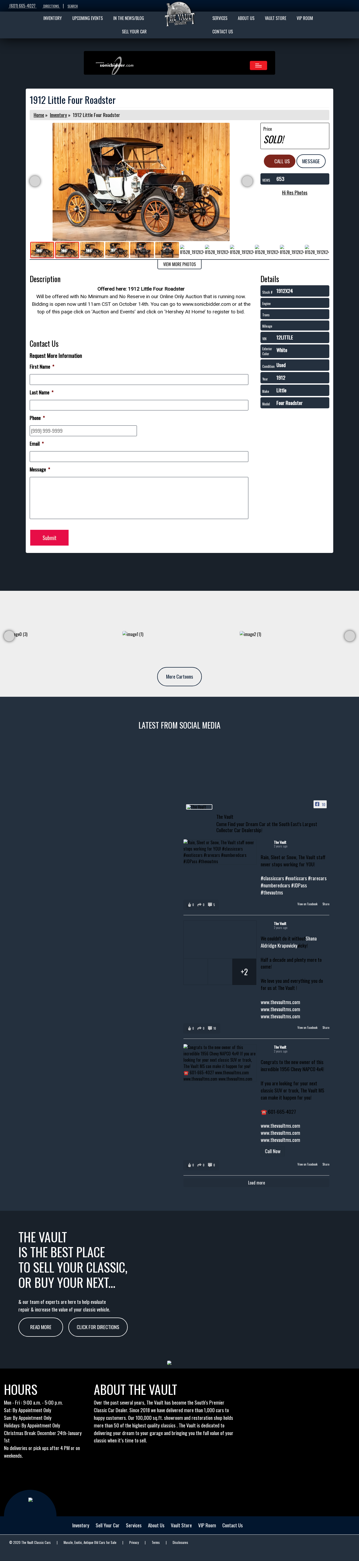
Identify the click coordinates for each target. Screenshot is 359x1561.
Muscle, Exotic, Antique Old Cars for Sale (90, 1542)
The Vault (280, 842)
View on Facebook (308, 904)
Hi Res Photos (294, 192)
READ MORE (41, 1327)
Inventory (58, 115)
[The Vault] (199, 807)
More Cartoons (179, 676)
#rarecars (317, 878)
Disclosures (180, 1542)
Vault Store (181, 1525)
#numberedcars (275, 885)
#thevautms (272, 892)
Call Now (272, 1151)
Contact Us (232, 1525)
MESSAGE (311, 161)
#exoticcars (296, 878)
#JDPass (299, 885)
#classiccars (272, 878)
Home (39, 115)
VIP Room (207, 1525)
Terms (156, 1542)
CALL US (281, 161)
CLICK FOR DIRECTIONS (98, 1327)
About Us (156, 1525)
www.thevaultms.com (280, 1002)
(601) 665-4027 (22, 6)
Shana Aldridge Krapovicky (289, 941)
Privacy (134, 1542)
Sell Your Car (108, 1525)
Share (325, 904)
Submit (50, 538)
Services (134, 1525)
